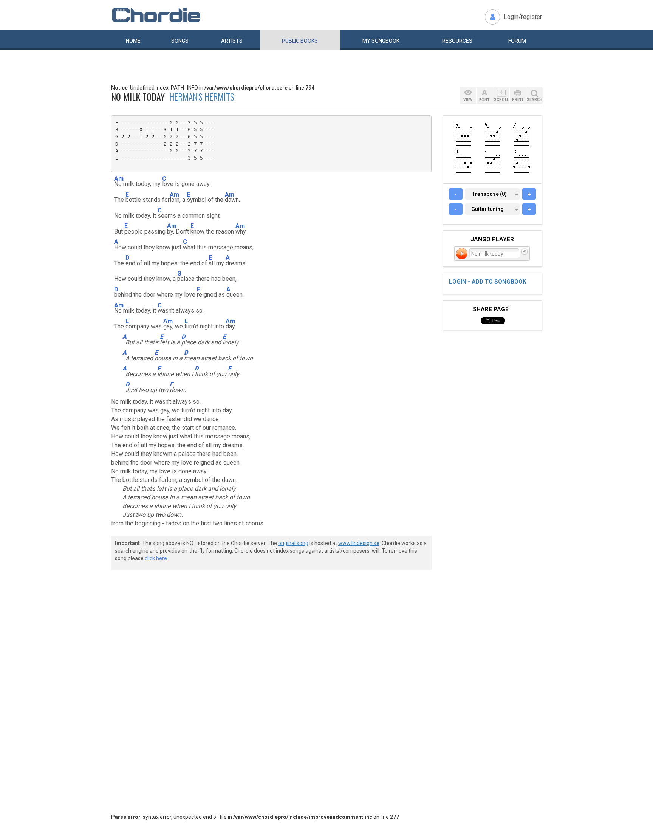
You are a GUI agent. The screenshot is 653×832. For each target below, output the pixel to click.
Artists (232, 41)
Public (300, 41)
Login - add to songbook (487, 281)
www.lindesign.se (358, 543)
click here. (156, 558)
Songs (180, 41)
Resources (457, 41)
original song (293, 543)
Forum (517, 41)
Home (133, 41)
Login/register (523, 16)
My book (380, 41)
